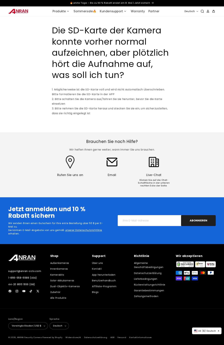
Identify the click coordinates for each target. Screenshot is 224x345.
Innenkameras (59, 268)
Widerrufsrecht (73, 337)
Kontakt (97, 268)
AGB (112, 337)
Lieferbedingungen (145, 279)
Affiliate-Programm (104, 286)
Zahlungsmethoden (146, 296)
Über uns (97, 263)
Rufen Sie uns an (70, 175)
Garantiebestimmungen (149, 290)
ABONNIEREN (198, 220)
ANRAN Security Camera (29, 337)
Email (112, 175)
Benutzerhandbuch (104, 280)
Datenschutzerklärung (148, 273)
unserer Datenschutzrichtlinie (83, 230)
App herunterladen (103, 274)
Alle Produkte (58, 298)
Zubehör (55, 292)
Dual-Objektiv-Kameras (65, 286)
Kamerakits (57, 274)
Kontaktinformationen (140, 337)
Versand (121, 337)
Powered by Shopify (52, 337)
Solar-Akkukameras (62, 280)
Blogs (95, 292)
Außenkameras (59, 263)
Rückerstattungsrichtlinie (149, 284)
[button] (61, 11)
